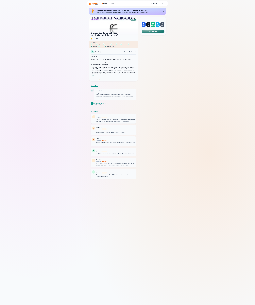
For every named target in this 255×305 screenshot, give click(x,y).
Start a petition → (153, 31)
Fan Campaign (94, 78)
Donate (105, 3)
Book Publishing (103, 78)
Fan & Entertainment (95, 19)
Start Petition (154, 3)
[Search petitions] (146, 3)
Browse (112, 3)
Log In (163, 3)
